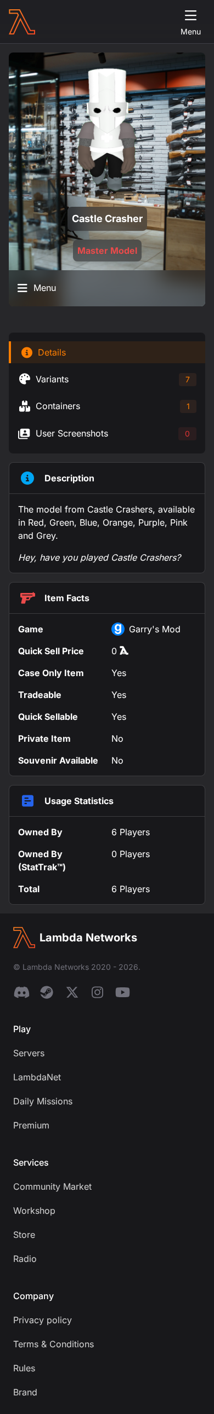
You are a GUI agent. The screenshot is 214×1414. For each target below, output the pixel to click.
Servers (28, 1053)
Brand (25, 1392)
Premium (31, 1125)
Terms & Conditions (53, 1344)
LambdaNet (37, 1077)
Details (52, 352)
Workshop (34, 1210)
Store (24, 1234)
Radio (25, 1258)
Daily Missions (42, 1101)
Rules (24, 1368)
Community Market (52, 1186)
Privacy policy (42, 1319)
